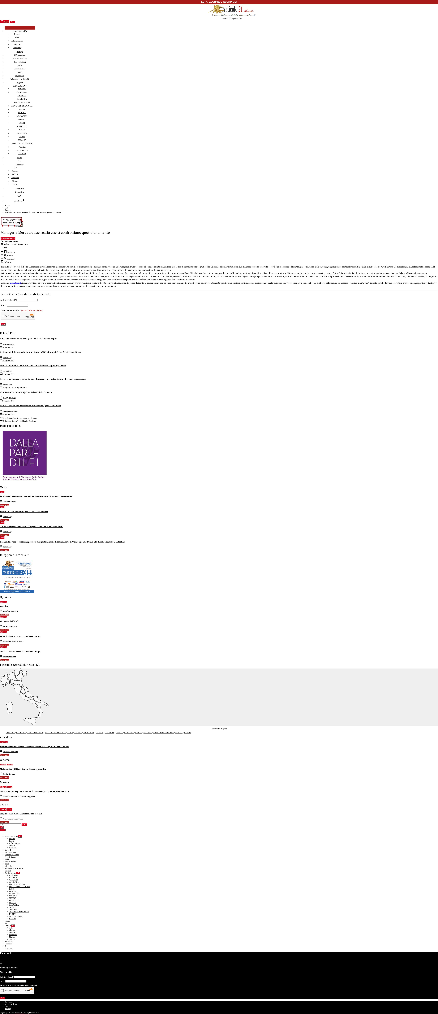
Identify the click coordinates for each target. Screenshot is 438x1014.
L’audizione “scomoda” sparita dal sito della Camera (26, 392)
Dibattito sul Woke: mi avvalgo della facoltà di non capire (28, 339)
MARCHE (22, 119)
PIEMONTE (22, 126)
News (2, 492)
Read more (4, 505)
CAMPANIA (22, 99)
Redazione (7, 358)
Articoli (4, 238)
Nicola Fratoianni (10, 626)
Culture (17, 44)
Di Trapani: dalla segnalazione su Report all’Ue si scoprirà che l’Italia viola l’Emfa (40, 352)
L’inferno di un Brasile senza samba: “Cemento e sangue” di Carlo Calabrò (34, 747)
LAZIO (22, 109)
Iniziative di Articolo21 (19, 79)
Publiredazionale (10, 241)
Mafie (19, 65)
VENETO (22, 154)
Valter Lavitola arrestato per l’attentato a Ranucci (24, 512)
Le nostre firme (11, 1004)
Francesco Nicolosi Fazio (13, 641)
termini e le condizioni (32, 310)
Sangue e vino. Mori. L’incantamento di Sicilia (21, 814)
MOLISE (22, 123)
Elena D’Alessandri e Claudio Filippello (19, 796)
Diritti (19, 72)
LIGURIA (22, 113)
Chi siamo (9, 1002)
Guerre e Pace (19, 69)
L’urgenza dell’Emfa (9, 621)
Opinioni (3, 602)
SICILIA (22, 137)
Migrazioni (19, 76)
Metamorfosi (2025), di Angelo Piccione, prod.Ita (23, 769)
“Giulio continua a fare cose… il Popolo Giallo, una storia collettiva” (31, 527)
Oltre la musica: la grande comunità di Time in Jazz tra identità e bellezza (34, 791)
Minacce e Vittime (19, 58)
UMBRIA (22, 147)
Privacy (8, 1009)
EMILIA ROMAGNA (22, 102)
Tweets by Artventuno (9, 967)
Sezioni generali (18, 31)
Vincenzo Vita (8, 344)
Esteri (17, 37)
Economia (17, 48)
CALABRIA (22, 96)
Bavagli (20, 52)
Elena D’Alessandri (10, 752)
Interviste (20, 188)
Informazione (17, 41)
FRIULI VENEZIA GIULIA (22, 106)
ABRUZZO (22, 89)
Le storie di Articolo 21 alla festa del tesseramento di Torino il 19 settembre (36, 496)
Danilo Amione (9, 774)
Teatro (15, 184)
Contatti (8, 1006)
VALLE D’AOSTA (22, 150)
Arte (15, 167)
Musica (15, 181)
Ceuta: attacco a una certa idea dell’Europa (20, 651)
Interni (17, 34)
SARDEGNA (22, 133)
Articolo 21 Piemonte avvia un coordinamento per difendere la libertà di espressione (43, 379)
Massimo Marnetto (10, 611)
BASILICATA (22, 92)
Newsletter (19, 192)
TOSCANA (22, 140)
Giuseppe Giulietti (10, 411)
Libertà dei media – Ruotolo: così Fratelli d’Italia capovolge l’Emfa (33, 365)
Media (19, 158)
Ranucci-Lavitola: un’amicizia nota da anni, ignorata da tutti (30, 405)
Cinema (15, 171)
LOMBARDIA (22, 116)
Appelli (20, 82)
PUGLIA (22, 130)
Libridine (15, 178)
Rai (19, 161)
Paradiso (4, 606)
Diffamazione (19, 55)
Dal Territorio (18, 86)
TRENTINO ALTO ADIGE (22, 143)
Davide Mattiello (9, 398)
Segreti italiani (20, 62)
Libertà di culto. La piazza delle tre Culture (20, 636)
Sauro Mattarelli (9, 657)
